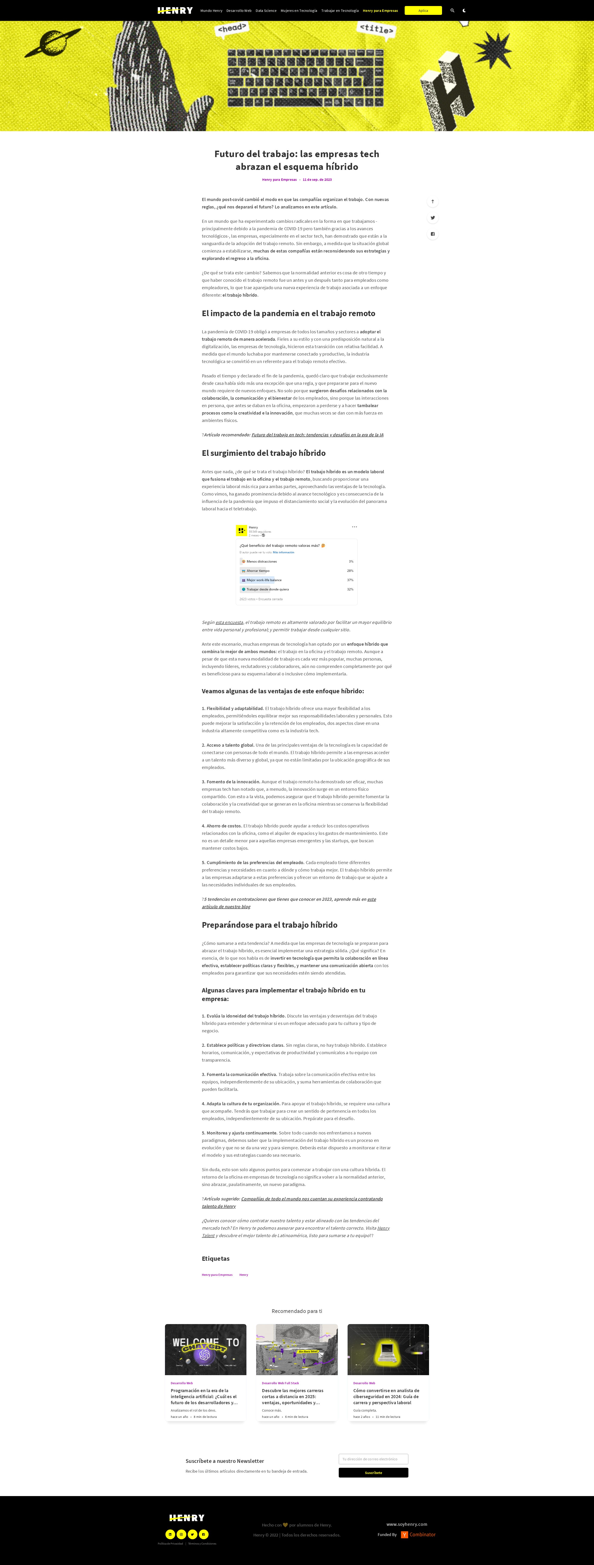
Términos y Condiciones (202, 1543)
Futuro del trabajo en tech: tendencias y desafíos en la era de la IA (317, 434)
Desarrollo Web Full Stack (280, 1383)
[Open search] (452, 10)
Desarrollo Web (239, 10)
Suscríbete (373, 1472)
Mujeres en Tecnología (299, 10)
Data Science (266, 10)
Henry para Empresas (380, 10)
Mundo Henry (211, 10)
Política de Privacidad (170, 1543)
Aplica (423, 10)
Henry (243, 1275)
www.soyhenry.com (407, 1524)
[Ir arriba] (433, 201)
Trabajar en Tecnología (340, 10)
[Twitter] (433, 218)
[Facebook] (433, 234)
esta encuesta (229, 622)
